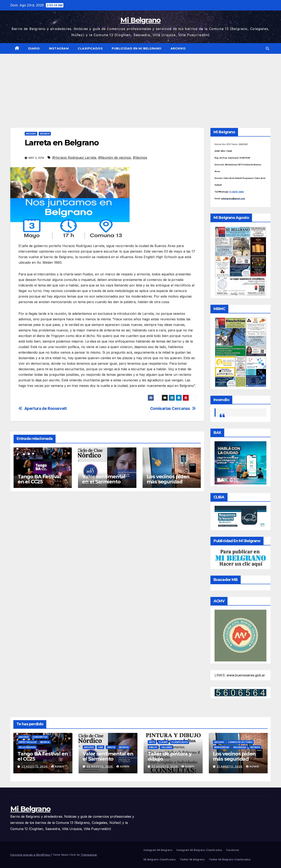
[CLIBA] (240, 517)
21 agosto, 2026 (230, 766)
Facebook (232, 850)
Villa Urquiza (27, 747)
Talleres (166, 747)
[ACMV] (240, 635)
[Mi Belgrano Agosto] (240, 261)
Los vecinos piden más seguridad (168, 479)
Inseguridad (221, 747)
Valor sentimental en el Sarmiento (103, 479)
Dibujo (153, 747)
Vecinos (45, 133)
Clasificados (90, 48)
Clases (163, 742)
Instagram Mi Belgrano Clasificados (199, 850)
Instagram (59, 48)
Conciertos (40, 737)
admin (59, 766)
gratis (111, 747)
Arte (152, 742)
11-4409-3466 (236, 192)
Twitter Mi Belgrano (192, 859)
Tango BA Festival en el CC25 (39, 479)
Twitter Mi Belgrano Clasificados (230, 859)
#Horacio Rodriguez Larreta (74, 157)
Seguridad (239, 747)
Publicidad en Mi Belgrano (136, 48)
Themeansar (89, 854)
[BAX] (240, 462)
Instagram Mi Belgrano (158, 850)
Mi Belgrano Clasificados (160, 859)
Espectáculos (27, 742)
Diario (34, 48)
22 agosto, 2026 (100, 766)
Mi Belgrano (140, 20)
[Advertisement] (140, 84)
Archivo (178, 48)
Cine (100, 747)
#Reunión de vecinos (114, 157)
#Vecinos (140, 157)
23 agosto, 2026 (34, 766)
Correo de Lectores (240, 742)
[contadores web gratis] (240, 692)
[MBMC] (240, 352)
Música (44, 742)
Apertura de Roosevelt (45, 408)
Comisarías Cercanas (170, 408)
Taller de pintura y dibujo (170, 756)
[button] (267, 48)
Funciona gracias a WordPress (30, 854)
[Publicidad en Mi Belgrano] (240, 558)
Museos (124, 747)
